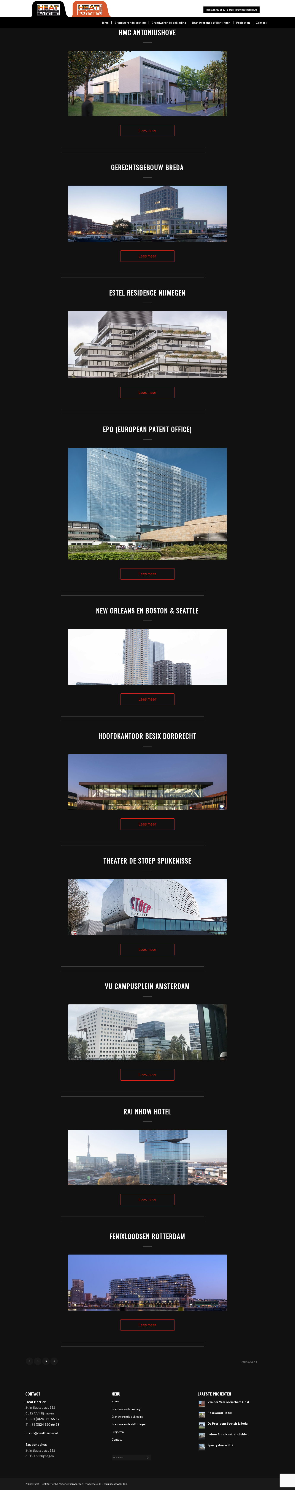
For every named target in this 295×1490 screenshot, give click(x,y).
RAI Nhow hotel (147, 1111)
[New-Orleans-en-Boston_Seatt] (147, 657)
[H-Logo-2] (69, 9)
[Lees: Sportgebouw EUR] (202, 1447)
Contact (117, 1439)
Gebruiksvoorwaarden (114, 1483)
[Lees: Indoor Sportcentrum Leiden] (202, 1436)
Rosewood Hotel (220, 1412)
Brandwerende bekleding (127, 1416)
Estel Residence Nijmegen (147, 292)
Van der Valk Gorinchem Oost (228, 1402)
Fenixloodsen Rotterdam (147, 1236)
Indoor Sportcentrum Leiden (228, 1434)
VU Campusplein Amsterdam (147, 986)
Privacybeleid (92, 1483)
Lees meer (147, 130)
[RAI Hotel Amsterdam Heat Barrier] (147, 1157)
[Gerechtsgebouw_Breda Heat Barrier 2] (147, 213)
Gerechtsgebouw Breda (147, 167)
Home (115, 1401)
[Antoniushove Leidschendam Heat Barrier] (147, 83)
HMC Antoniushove (147, 32)
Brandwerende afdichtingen (129, 1424)
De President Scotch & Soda (227, 1423)
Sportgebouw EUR (220, 1445)
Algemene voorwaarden (69, 1483)
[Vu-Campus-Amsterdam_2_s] (147, 1032)
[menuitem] (104, 22)
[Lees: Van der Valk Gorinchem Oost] (202, 1404)
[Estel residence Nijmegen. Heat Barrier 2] (147, 344)
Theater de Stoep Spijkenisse (147, 860)
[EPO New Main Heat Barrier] (147, 504)
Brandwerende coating (126, 1409)
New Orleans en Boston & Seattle (147, 610)
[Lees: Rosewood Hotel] (202, 1415)
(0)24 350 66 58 (47, 1424)
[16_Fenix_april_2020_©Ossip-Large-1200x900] (147, 1282)
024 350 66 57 (218, 9)
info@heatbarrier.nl (246, 9)
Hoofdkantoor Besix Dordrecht (147, 736)
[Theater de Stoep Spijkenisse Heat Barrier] (147, 907)
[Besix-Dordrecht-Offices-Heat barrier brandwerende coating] (147, 782)
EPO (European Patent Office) (147, 429)
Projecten (118, 1432)
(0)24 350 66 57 (47, 1419)
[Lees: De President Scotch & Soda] (202, 1425)
